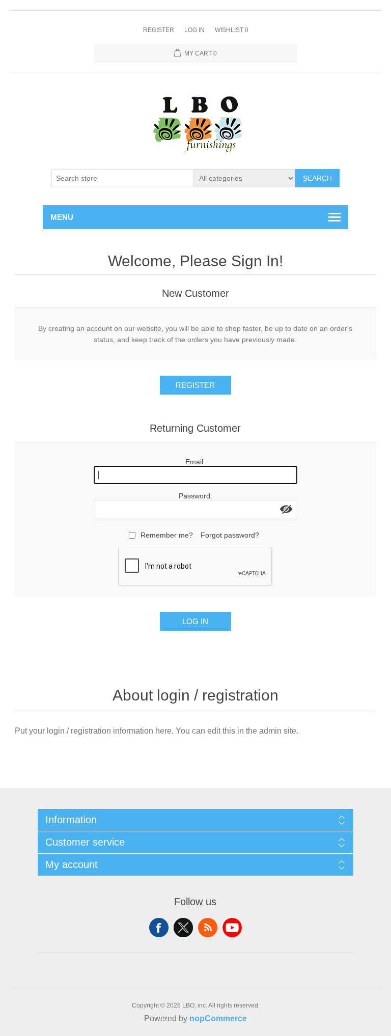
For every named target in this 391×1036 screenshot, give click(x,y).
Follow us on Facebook (159, 927)
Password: (195, 496)
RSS (207, 927)
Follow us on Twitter (183, 927)
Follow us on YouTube (232, 927)
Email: (195, 462)
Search (317, 178)
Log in (194, 30)
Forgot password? (230, 535)
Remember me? (167, 535)
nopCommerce (218, 1018)
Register (158, 30)
